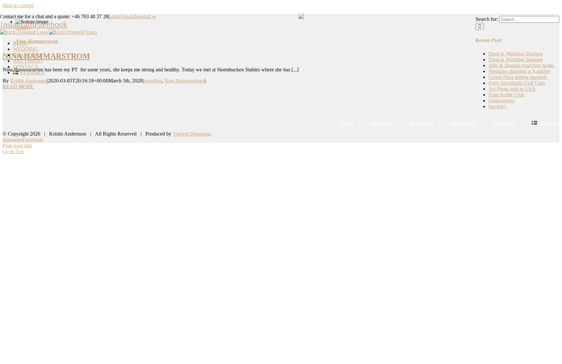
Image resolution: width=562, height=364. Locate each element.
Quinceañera (501, 100)
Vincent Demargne (192, 134)
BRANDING (422, 123)
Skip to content (18, 5)
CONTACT (504, 123)
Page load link (17, 145)
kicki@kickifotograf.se (132, 16)
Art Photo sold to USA (512, 89)
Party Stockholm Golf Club (516, 83)
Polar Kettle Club (506, 94)
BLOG (347, 123)
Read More (18, 86)
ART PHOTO (463, 123)
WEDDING (382, 123)
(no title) (497, 106)
